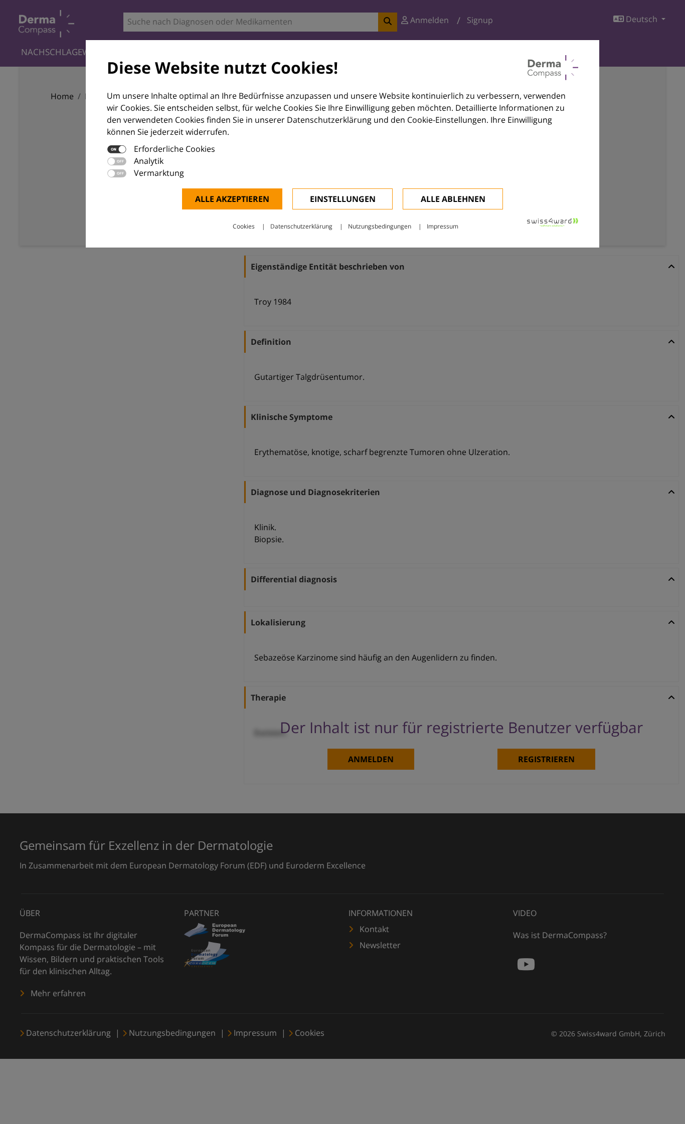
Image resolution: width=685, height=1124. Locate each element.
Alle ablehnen (453, 198)
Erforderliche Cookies (174, 149)
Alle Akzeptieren (232, 198)
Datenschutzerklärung (301, 226)
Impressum (442, 226)
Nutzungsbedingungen (379, 226)
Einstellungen (343, 198)
